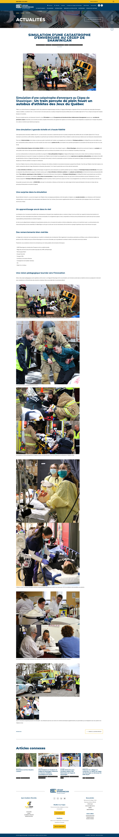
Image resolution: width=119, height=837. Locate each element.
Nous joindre (93, 5)
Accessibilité (87, 835)
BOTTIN (90, 807)
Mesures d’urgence (90, 818)
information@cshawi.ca (90, 805)
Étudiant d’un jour (90, 817)
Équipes (28, 813)
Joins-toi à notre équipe (59, 826)
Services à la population (70, 8)
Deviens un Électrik (29, 816)
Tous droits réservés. (32, 835)
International (58, 8)
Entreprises (82, 8)
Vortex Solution (44, 835)
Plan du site (93, 835)
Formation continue (91, 8)
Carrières (63, 5)
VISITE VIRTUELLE (90, 809)
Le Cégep (39, 11)
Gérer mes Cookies (99, 835)
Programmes (50, 8)
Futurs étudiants (40, 8)
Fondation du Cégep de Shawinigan (74, 5)
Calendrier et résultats (29, 814)
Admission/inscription (90, 815)
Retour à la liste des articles (95, 731)
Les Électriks (29, 811)
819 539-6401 (90, 804)
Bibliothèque (86, 5)
